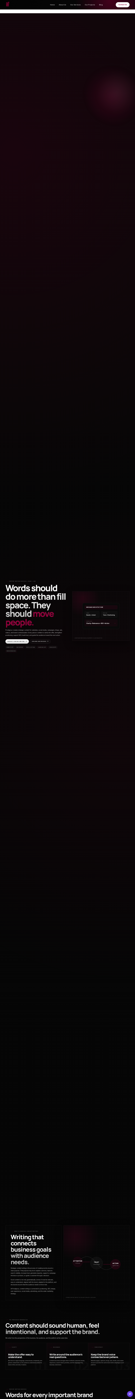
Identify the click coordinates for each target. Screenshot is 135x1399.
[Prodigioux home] (7, 4)
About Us (62, 5)
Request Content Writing (16, 641)
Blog (101, 5)
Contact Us (122, 5)
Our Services (75, 5)
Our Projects (90, 5)
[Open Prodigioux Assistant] (130, 1394)
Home (52, 5)
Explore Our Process (39, 641)
